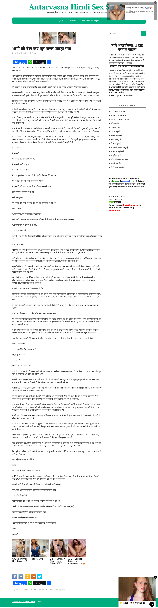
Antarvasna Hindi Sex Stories (79, 7)
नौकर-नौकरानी (116, 135)
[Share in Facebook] (14, 576)
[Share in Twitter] (39, 576)
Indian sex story (55, 590)
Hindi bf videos (115, 199)
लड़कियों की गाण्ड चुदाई (119, 147)
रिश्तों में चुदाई (115, 143)
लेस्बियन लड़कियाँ (117, 151)
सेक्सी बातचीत (116, 163)
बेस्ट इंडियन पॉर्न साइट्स (90, 20)
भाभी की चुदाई (32, 53)
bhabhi (18, 590)
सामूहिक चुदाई (116, 155)
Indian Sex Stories (117, 196)
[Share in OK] (27, 576)
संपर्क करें (73, 20)
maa (63, 590)
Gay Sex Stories (118, 111)
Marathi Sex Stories (120, 119)
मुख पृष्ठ (61, 20)
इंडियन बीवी (115, 123)
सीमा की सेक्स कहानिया (119, 159)
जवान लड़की (115, 131)
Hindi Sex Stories (119, 115)
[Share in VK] (21, 576)
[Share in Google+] (33, 576)
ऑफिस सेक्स (115, 127)
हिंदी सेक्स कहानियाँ (118, 167)
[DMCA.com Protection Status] (115, 202)
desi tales (37, 590)
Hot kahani (45, 590)
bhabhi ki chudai (28, 590)
